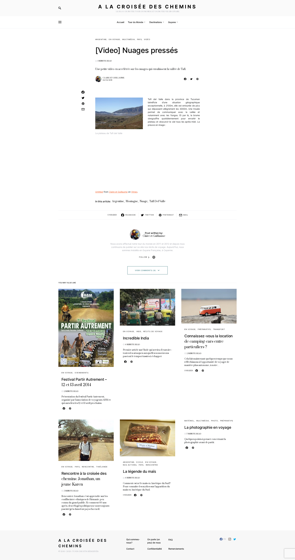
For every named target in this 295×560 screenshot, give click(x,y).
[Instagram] (229, 539)
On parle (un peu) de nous (154, 541)
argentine (118, 201)
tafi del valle (157, 201)
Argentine (101, 39)
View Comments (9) (145, 270)
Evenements (81, 373)
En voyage (114, 39)
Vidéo (147, 39)
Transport (219, 329)
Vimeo (134, 192)
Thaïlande (102, 467)
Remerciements (176, 548)
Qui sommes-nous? (133, 541)
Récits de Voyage (153, 331)
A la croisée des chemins (147, 7)
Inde (138, 331)
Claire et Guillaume (113, 78)
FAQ (170, 539)
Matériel (189, 421)
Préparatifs (204, 329)
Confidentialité (154, 548)
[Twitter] (234, 539)
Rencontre (88, 467)
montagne (132, 201)
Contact (130, 548)
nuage (144, 201)
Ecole (139, 462)
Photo (214, 421)
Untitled (99, 192)
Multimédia (128, 39)
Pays (139, 39)
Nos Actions (130, 465)
